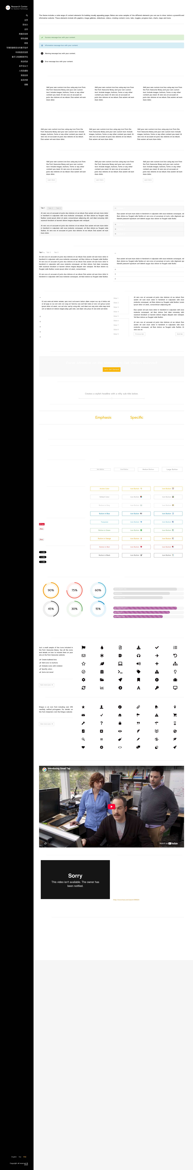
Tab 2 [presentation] (50, 208)
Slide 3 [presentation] (116, 307)
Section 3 (121, 229)
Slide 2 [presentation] (116, 303)
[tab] (43, 208)
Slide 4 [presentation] (116, 312)
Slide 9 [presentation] (116, 334)
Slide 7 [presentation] (116, 325)
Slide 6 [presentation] (116, 321)
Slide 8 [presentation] (116, 330)
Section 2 (121, 224)
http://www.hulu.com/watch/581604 (126, 900)
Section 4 (121, 234)
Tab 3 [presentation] (58, 208)
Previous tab (139, 334)
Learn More (51, 180)
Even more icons (46, 685)
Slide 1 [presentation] (116, 298)
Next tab (180, 334)
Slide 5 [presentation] (116, 316)
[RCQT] (17, 7)
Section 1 (121, 208)
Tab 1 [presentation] (43, 208)
